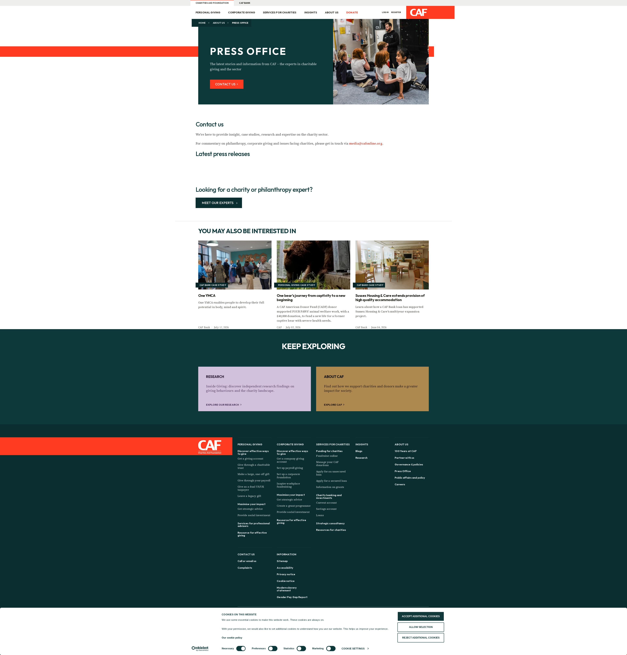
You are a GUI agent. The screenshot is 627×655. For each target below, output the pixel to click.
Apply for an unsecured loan (331, 473)
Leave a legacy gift (249, 496)
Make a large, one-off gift (254, 474)
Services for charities (280, 12)
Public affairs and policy (410, 477)
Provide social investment (254, 515)
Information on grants (330, 487)
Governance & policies (409, 464)
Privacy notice (286, 574)
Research (361, 457)
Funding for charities (329, 451)
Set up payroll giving (290, 468)
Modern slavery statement (287, 589)
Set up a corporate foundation (288, 475)
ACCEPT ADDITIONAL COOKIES (421, 616)
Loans (320, 515)
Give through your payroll (254, 480)
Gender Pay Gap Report (292, 597)
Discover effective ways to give (253, 452)
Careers (400, 484)
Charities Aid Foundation (212, 2)
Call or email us (247, 561)
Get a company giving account (290, 460)
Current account (326, 502)
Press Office (403, 471)
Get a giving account (250, 458)
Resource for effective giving (252, 534)
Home (202, 22)
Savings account (326, 509)
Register (396, 12)
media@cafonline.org (365, 143)
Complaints (245, 567)
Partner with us (404, 457)
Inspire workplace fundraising (288, 485)
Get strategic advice (250, 509)
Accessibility (285, 567)
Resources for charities (331, 530)
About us (219, 22)
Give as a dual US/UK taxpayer (251, 488)
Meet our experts (218, 203)
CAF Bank (244, 2)
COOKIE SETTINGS (353, 648)
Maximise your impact (251, 504)
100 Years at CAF (406, 451)
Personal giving (208, 12)
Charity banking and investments (329, 496)
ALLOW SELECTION (421, 627)
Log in (385, 12)
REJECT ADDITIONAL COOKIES (421, 637)
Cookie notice (286, 581)
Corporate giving (241, 12)
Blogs (358, 451)
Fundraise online (327, 456)
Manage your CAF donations (327, 463)
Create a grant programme (293, 505)
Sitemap (282, 561)
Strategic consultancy (330, 523)
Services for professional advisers (254, 525)
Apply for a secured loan (331, 481)
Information (286, 554)
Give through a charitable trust (254, 466)
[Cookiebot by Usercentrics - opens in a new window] (200, 648)
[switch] (272, 648)
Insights (310, 12)
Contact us (246, 554)
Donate (352, 12)
